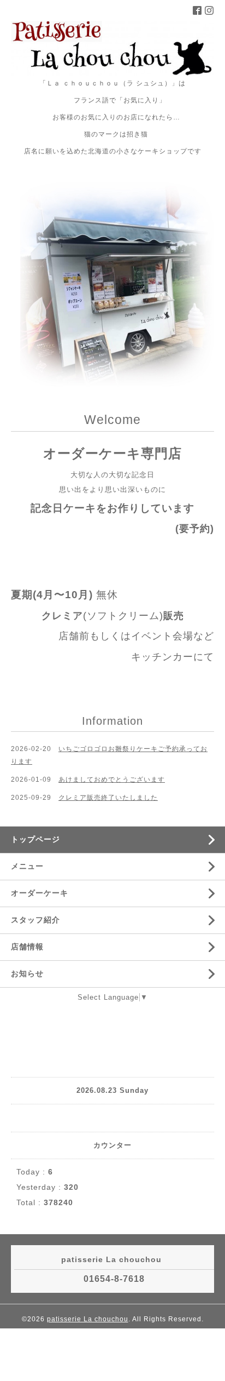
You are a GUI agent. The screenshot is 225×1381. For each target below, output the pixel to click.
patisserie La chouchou (87, 1319)
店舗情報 (27, 946)
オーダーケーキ (39, 893)
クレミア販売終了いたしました (108, 797)
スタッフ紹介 (35, 919)
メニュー (27, 866)
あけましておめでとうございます (111, 779)
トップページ (35, 839)
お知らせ (27, 973)
